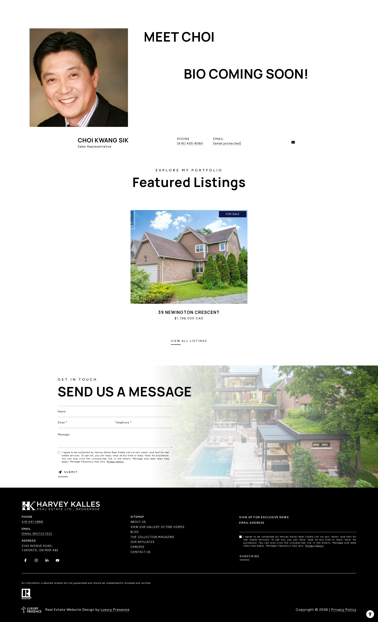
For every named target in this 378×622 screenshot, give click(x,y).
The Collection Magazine (153, 537)
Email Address (252, 522)
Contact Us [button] (141, 552)
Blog (135, 532)
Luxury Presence (115, 609)
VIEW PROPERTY (189, 325)
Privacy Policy (115, 461)
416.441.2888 (32, 521)
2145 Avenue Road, (37, 546)
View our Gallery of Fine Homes (158, 527)
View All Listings (189, 341)
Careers (138, 547)
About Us (138, 521)
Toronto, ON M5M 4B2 (40, 550)
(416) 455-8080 (190, 143)
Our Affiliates (143, 542)
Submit (71, 472)
